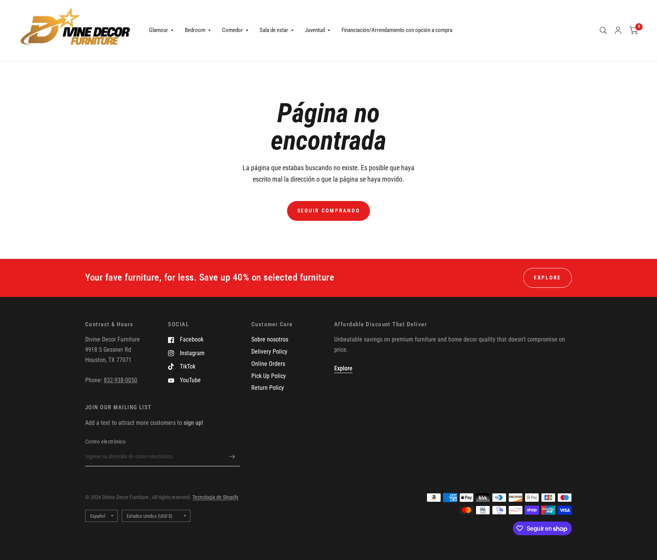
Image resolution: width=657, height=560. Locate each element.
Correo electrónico (105, 442)
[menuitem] (161, 30)
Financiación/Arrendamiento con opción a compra (396, 30)
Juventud (315, 30)
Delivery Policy (269, 351)
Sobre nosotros (269, 339)
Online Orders (268, 363)
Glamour (158, 30)
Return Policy (267, 387)
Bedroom (195, 30)
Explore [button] (547, 277)
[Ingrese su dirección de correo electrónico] (232, 456)
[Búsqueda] (603, 30)
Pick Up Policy (268, 376)
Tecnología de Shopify (215, 497)
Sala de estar (274, 30)
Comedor (232, 30)
